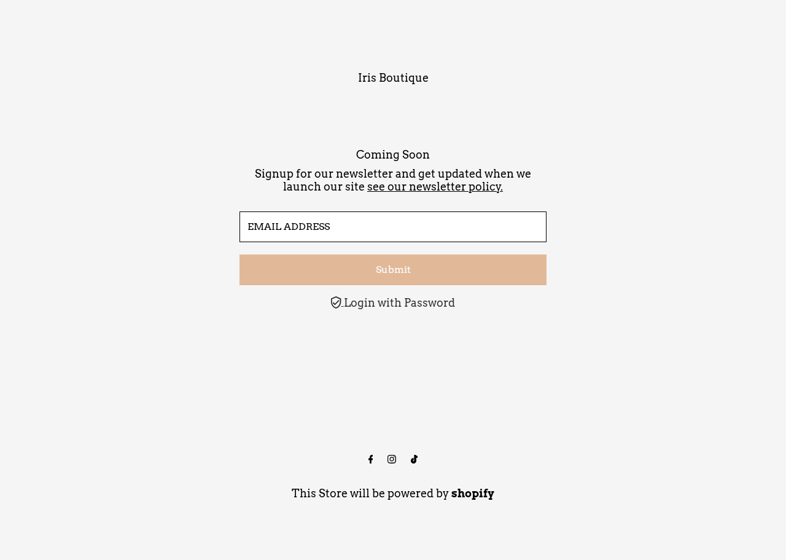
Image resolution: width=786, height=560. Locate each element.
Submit (393, 269)
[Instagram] (391, 460)
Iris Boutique (393, 77)
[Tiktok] (414, 460)
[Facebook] (370, 460)
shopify (472, 493)
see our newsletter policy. (435, 186)
